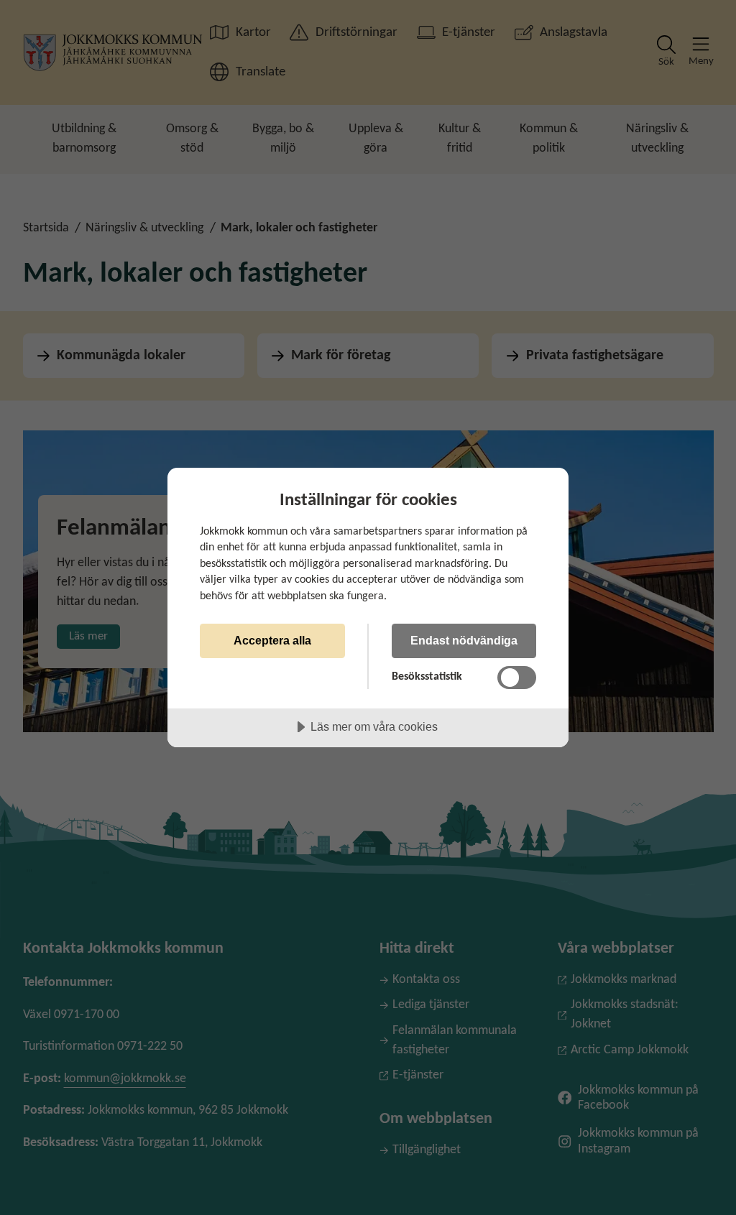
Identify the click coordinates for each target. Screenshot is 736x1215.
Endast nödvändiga (464, 640)
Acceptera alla (272, 640)
